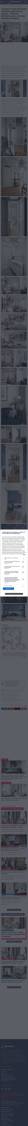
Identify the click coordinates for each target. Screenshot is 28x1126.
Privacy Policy (20, 593)
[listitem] (14, 558)
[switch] (22, 562)
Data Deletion (8, 593)
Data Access (14, 593)
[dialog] (14, 563)
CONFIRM (8, 588)
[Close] (25, 532)
